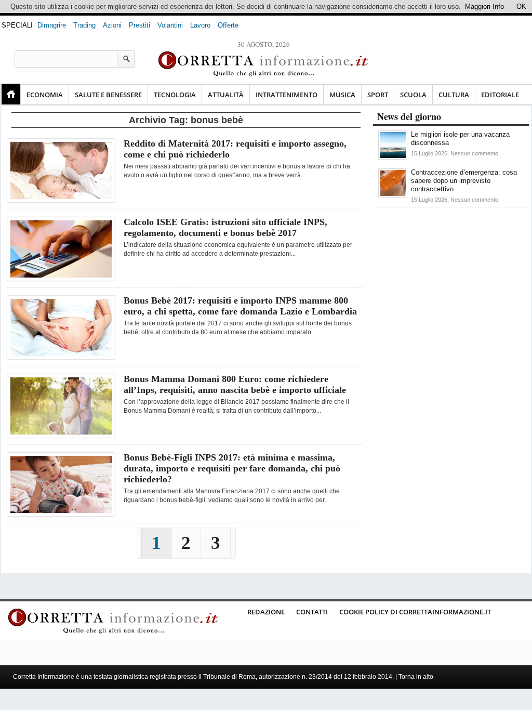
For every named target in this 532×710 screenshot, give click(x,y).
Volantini (170, 25)
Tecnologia (175, 94)
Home (11, 94)
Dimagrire (51, 25)
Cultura (453, 94)
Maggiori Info (484, 6)
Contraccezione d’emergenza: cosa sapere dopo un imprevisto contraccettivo (464, 180)
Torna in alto (415, 676)
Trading (84, 25)
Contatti (312, 611)
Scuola (413, 94)
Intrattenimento (286, 94)
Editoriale (500, 94)
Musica (342, 94)
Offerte (228, 25)
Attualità (226, 94)
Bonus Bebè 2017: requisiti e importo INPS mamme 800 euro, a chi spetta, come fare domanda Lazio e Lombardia (240, 306)
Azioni (112, 25)
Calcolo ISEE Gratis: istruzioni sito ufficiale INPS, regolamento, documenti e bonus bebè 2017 (225, 227)
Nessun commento (474, 153)
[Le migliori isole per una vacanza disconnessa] (392, 157)
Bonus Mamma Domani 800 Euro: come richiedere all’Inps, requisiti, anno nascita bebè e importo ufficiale (235, 384)
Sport (377, 94)
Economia (44, 94)
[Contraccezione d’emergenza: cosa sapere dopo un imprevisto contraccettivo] (392, 195)
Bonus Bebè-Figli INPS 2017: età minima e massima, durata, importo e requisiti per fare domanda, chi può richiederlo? (232, 468)
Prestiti (139, 25)
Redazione (266, 611)
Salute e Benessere (108, 94)
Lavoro (200, 25)
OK (521, 6)
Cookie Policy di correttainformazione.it (415, 611)
